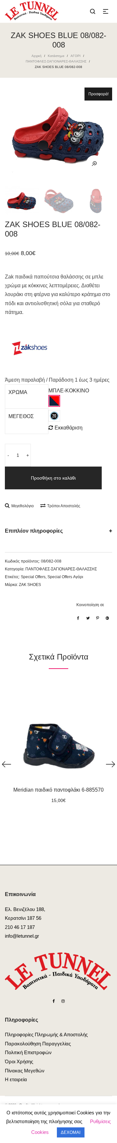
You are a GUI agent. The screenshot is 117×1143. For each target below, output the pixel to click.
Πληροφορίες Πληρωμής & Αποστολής (46, 1034)
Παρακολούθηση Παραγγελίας (38, 1043)
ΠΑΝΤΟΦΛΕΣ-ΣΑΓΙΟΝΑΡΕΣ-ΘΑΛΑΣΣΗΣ (56, 61)
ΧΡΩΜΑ (17, 392)
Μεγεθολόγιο (22, 506)
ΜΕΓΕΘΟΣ (21, 416)
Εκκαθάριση (69, 427)
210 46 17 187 (20, 927)
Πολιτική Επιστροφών (28, 1052)
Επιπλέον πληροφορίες (34, 531)
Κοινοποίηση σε (90, 605)
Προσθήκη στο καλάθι (53, 478)
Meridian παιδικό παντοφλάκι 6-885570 (58, 790)
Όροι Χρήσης (19, 1061)
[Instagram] (63, 1001)
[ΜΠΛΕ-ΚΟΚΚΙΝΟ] (54, 401)
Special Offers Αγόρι (65, 577)
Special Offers (33, 577)
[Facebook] (54, 1001)
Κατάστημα (56, 56)
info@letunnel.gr (22, 936)
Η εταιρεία (16, 1079)
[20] (54, 416)
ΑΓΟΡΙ (76, 56)
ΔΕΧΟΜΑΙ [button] (71, 1132)
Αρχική (37, 56)
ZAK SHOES (30, 584)
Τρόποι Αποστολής (63, 506)
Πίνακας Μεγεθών (25, 1070)
